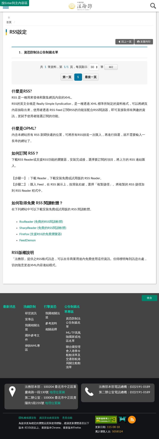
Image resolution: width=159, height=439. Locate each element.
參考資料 (51, 323)
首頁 (8, 22)
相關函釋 (51, 329)
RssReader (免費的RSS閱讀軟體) (41, 221)
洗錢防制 (29, 306)
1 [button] (78, 77)
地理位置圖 (57, 392)
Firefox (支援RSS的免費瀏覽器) (40, 234)
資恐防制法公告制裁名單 (41, 52)
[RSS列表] (132, 420)
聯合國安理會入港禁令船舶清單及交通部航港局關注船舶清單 (73, 357)
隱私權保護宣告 (27, 418)
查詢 (153, 6)
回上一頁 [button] (126, 42)
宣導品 (29, 319)
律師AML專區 (32, 347)
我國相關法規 (32, 327)
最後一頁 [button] (91, 77)
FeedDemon (27, 240)
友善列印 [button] (145, 42)
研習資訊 (31, 313)
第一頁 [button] (67, 77)
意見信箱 (67, 418)
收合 (149, 298)
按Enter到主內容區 (15, 3)
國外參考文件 (32, 337)
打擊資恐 (50, 306)
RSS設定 (18, 32)
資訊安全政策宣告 (49, 418)
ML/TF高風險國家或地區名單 (73, 336)
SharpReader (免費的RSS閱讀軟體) (42, 227)
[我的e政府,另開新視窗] (122, 420)
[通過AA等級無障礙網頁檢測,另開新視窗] (106, 420)
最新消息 (9, 306)
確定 (111, 67)
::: (9, 17)
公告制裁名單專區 (72, 309)
